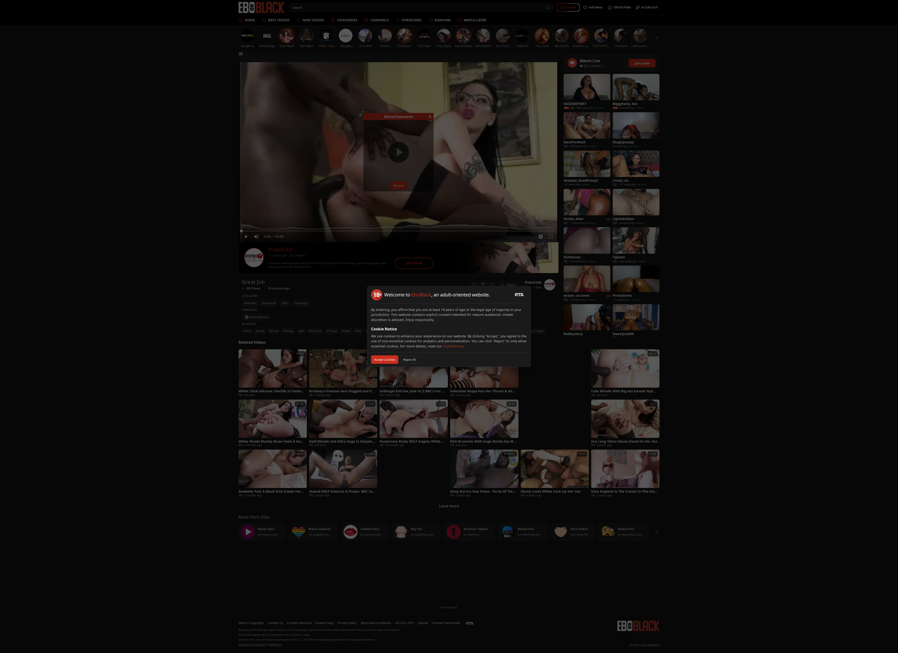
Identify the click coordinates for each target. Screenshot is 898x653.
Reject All (409, 359)
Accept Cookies (384, 359)
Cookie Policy (454, 346)
